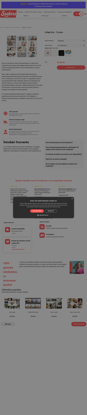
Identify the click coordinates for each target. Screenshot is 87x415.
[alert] (43, 207)
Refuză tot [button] (51, 211)
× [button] (72, 198)
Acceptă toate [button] (37, 211)
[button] (43, 215)
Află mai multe (56, 207)
